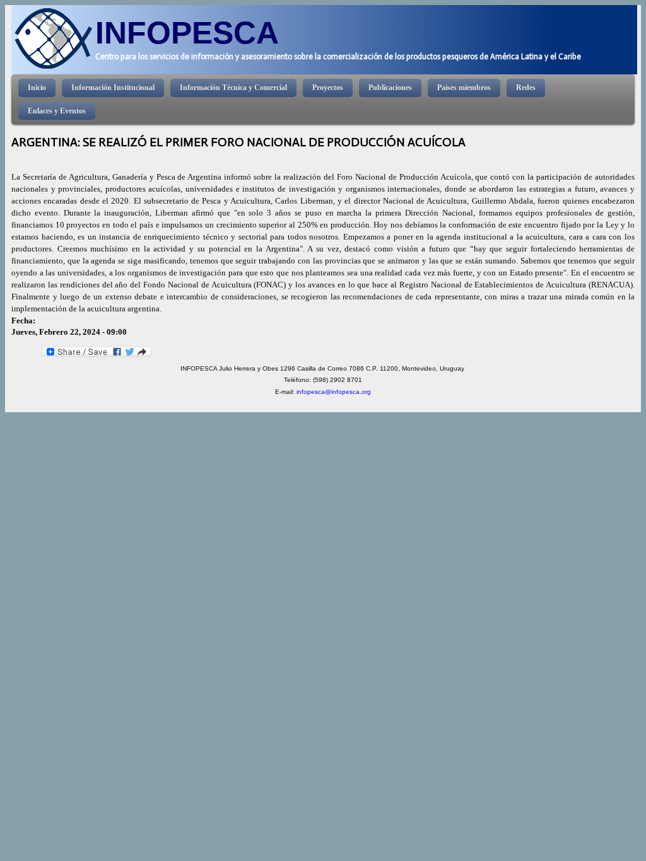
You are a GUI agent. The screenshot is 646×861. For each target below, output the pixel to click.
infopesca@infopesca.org (334, 391)
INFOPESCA (187, 32)
